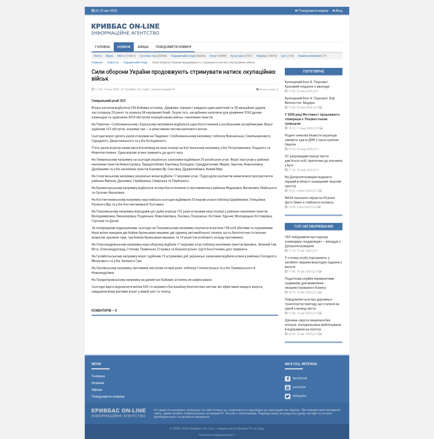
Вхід (338, 10)
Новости (112, 62)
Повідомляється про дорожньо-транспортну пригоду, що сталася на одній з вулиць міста (312, 304)
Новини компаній (312, 55)
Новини (123, 47)
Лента (97, 55)
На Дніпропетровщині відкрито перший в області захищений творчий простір (313, 181)
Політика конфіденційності (217, 435)
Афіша (143, 47)
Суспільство (153, 55)
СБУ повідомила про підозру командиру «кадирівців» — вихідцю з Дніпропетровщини (313, 241)
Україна (266, 55)
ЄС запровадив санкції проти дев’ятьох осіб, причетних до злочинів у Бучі (313, 160)
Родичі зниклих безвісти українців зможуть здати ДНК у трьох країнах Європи (312, 140)
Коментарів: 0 (268, 89)
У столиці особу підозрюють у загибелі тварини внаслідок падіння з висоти (313, 262)
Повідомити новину (313, 10)
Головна (102, 47)
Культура (241, 55)
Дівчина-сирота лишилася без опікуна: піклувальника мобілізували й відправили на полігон (313, 324)
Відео (109, 55)
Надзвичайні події (188, 55)
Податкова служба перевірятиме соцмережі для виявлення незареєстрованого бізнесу (309, 283)
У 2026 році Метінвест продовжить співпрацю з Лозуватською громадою (312, 119)
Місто (126, 55)
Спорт (218, 55)
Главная (97, 62)
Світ (287, 55)
